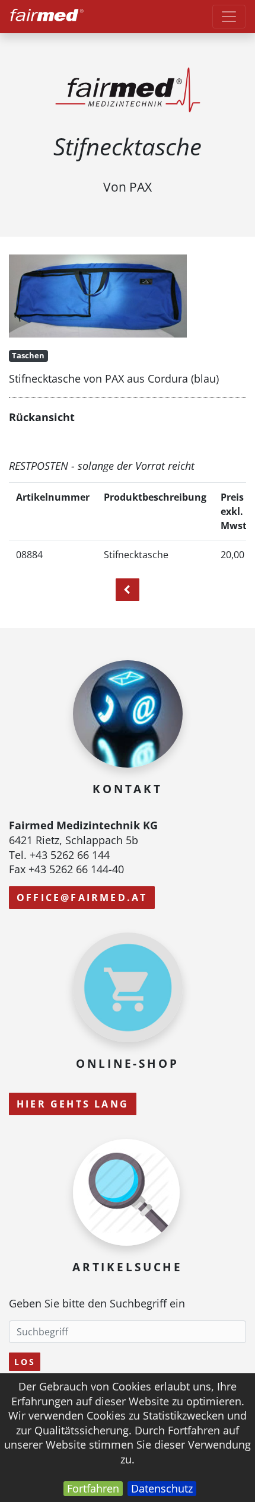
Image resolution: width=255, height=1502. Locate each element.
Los (24, 1361)
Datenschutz (162, 1488)
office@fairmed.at (82, 897)
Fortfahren (93, 1488)
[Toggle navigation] (229, 16)
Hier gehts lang (73, 1103)
